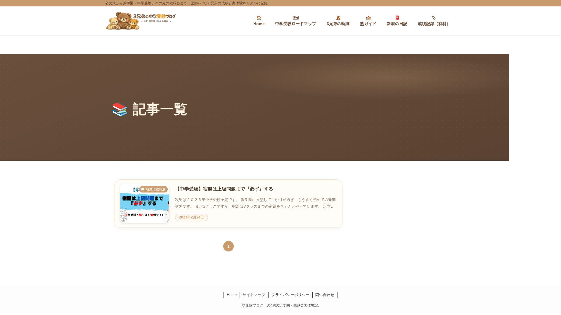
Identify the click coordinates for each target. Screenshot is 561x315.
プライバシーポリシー (290, 295)
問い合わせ (324, 295)
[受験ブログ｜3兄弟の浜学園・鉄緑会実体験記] (140, 20)
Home (232, 295)
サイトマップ (254, 295)
